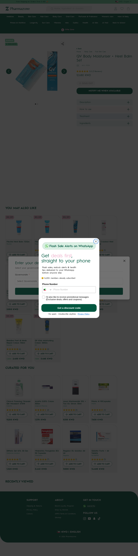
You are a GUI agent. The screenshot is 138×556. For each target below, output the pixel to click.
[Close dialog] (96, 241)
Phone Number (50, 284)
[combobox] (47, 289)
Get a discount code (69, 308)
